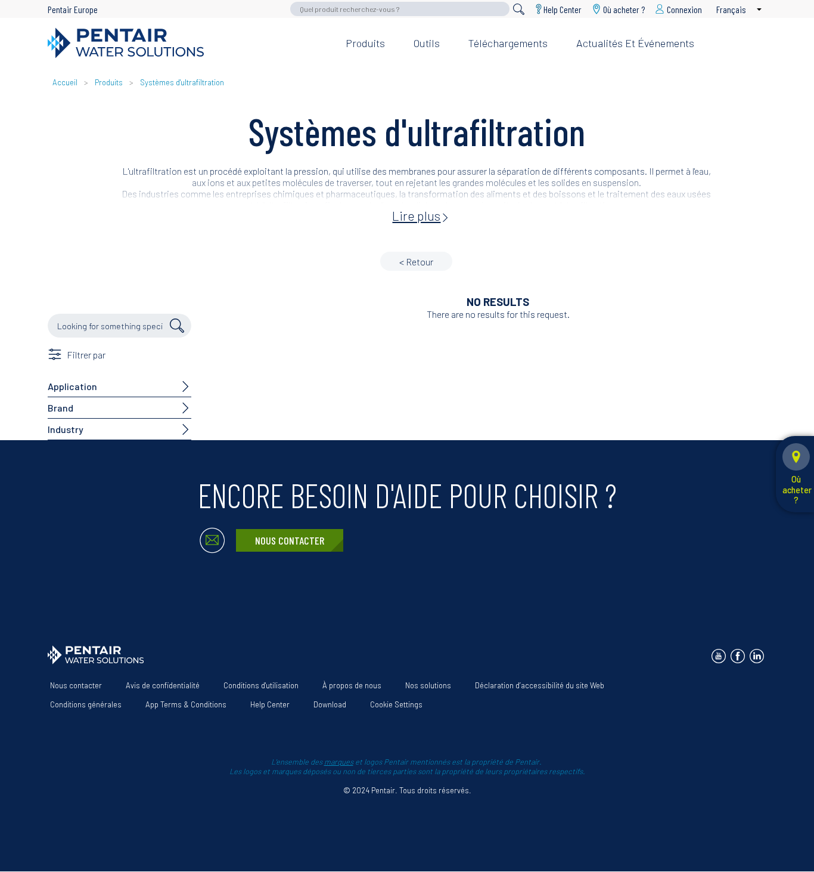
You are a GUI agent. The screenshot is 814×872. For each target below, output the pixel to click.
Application (72, 386)
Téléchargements (508, 43)
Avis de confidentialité (163, 685)
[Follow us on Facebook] (738, 656)
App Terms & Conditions (185, 704)
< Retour (416, 261)
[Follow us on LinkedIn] (757, 656)
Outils (427, 43)
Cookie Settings (396, 704)
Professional (663, 23)
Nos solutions (428, 685)
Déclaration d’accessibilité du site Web (539, 685)
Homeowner (588, 23)
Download (329, 704)
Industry (65, 429)
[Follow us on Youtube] (719, 656)
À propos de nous (351, 685)
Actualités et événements (635, 43)
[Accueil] (187, 42)
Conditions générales (86, 704)
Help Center (562, 9)
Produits (365, 43)
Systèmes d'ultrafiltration (182, 82)
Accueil (64, 82)
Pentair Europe (73, 9)
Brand (60, 407)
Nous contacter (289, 540)
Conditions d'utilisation (261, 685)
